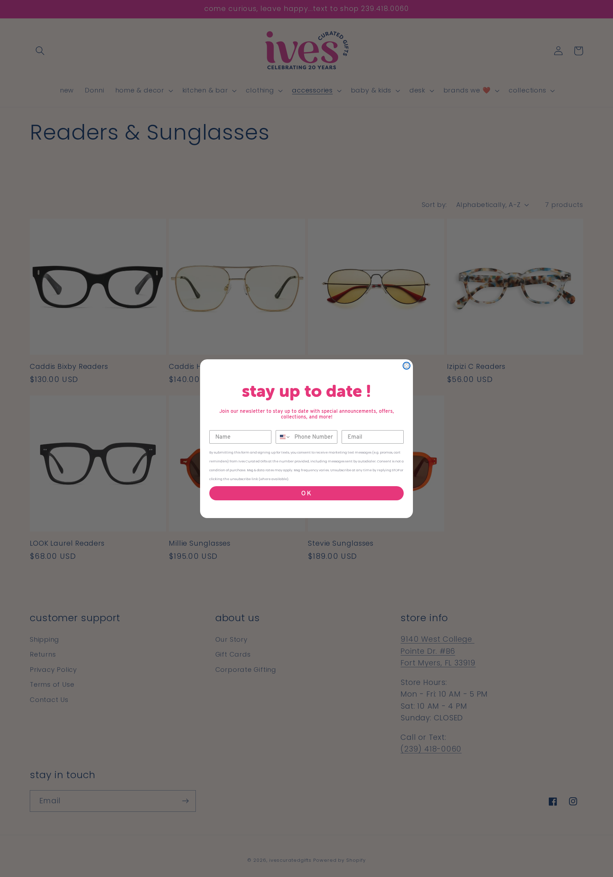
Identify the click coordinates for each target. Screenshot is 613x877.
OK (306, 493)
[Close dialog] (406, 365)
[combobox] (283, 437)
